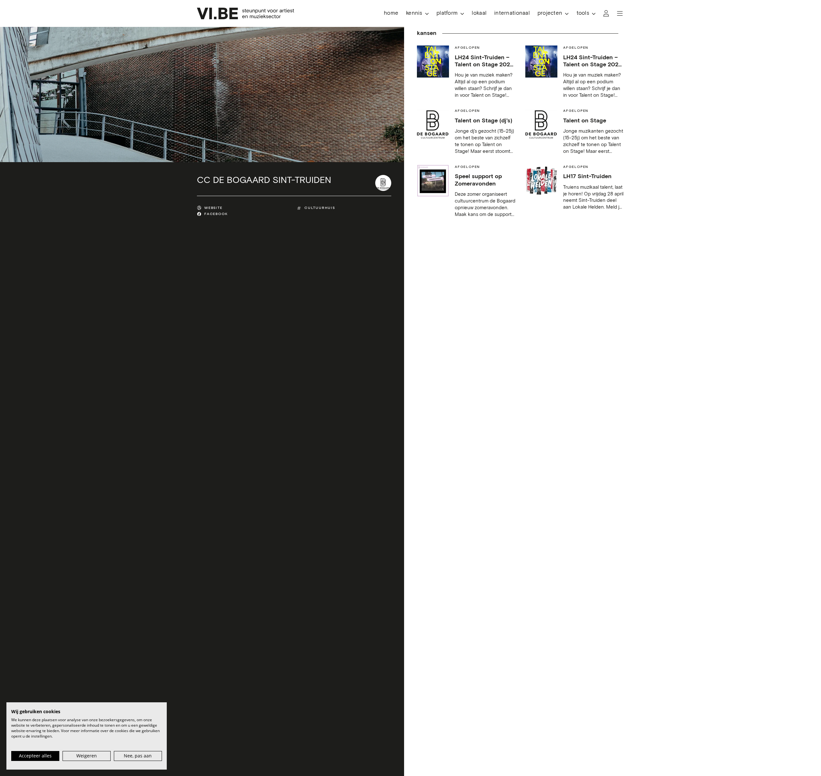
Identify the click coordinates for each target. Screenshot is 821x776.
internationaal (512, 13)
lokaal (479, 13)
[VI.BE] (245, 13)
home (391, 13)
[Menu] (620, 13)
